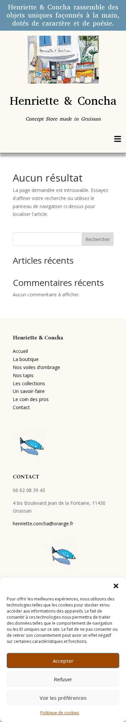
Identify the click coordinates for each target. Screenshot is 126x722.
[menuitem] (117, 139)
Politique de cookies (59, 713)
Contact (21, 407)
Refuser (63, 679)
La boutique (26, 359)
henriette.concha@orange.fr (43, 523)
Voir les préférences (63, 697)
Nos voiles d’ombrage (36, 367)
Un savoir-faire (29, 391)
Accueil (20, 351)
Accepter (63, 660)
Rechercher (97, 239)
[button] (116, 586)
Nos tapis (23, 375)
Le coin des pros (31, 399)
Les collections (29, 383)
